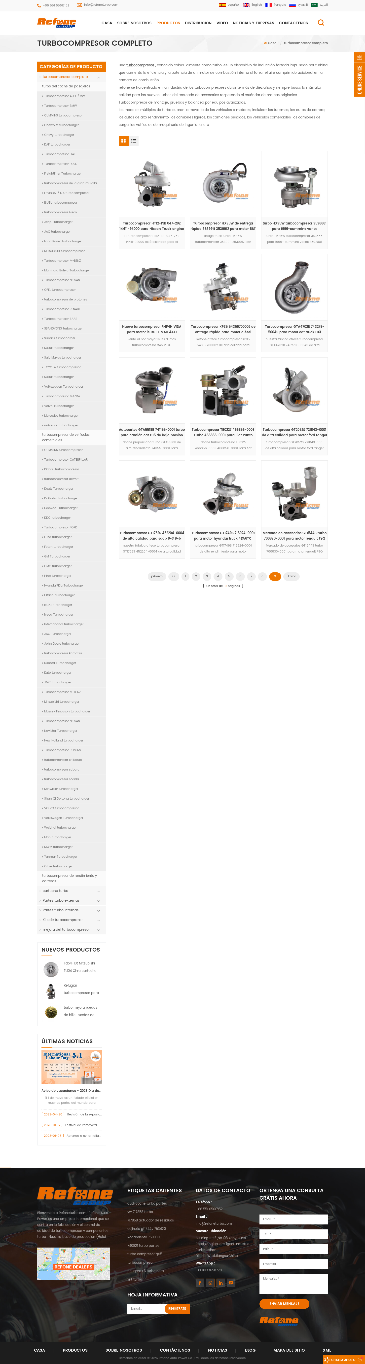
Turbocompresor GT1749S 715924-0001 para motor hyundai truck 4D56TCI (223, 536)
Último (291, 576)
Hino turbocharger (57, 576)
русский (303, 4)
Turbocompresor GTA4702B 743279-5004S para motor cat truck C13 (294, 329)
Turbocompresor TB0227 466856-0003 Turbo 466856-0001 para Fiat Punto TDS (223, 432)
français (280, 4)
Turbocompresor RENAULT (63, 309)
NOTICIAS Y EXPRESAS (253, 23)
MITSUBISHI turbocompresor (64, 251)
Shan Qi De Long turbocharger (66, 798)
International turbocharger (63, 624)
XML (327, 1350)
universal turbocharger (61, 425)
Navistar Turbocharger (60, 731)
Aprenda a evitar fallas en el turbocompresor (100, 1136)
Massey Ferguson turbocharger (67, 711)
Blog (250, 1350)
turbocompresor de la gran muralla (70, 183)
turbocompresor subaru (61, 769)
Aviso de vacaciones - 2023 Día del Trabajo (71, 1091)
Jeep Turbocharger (58, 222)
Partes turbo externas (61, 900)
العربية (324, 4)
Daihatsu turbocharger (61, 498)
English (257, 4)
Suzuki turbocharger (59, 348)
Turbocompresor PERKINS (62, 750)
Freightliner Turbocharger (62, 173)
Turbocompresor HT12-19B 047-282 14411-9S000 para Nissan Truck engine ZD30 (151, 226)
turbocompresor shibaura (63, 760)
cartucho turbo (55, 891)
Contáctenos (175, 1350)
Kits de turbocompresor (63, 920)
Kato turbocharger (57, 672)
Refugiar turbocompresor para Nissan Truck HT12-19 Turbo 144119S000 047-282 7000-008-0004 (82, 990)
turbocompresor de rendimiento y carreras (69, 878)
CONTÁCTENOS (293, 23)
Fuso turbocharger (58, 537)
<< (174, 576)
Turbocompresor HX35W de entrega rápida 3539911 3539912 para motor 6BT (223, 226)
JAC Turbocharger (57, 634)
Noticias (217, 1350)
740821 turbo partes (143, 1246)
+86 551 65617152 (56, 5)
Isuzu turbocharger (58, 605)
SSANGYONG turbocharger (63, 328)
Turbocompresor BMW (60, 106)
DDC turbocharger (57, 518)
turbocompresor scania (61, 779)
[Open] (359, 74)
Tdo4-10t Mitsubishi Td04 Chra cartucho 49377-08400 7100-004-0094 (80, 968)
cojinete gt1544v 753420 (146, 1229)
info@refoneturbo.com (101, 4)
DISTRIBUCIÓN (198, 23)
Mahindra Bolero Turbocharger (67, 270)
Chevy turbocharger (59, 135)
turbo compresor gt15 (144, 1254)
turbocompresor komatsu (63, 653)
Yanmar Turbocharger (60, 856)
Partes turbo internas (60, 910)
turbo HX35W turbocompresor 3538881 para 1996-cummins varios (295, 226)
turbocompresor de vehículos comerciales (66, 437)
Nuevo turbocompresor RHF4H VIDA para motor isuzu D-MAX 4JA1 (151, 329)
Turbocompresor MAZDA (62, 396)
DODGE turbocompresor (61, 469)
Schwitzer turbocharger (61, 789)
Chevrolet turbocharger (61, 125)
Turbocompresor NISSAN (62, 280)
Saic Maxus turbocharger (62, 357)
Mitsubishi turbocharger (61, 702)
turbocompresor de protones (65, 299)
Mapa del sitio (289, 1350)
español (234, 4)
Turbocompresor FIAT (60, 154)
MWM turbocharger (58, 847)
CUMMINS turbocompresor (63, 115)
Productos (168, 23)
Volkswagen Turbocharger (63, 386)
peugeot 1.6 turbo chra (145, 1271)
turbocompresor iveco (60, 212)
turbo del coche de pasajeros (66, 86)
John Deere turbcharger (61, 643)
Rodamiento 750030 (143, 1237)
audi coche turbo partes (147, 1203)
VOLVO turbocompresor (61, 808)
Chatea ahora (343, 1360)
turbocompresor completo (306, 43)
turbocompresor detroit (61, 479)
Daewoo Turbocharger (60, 508)
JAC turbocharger (57, 231)
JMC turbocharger (57, 682)
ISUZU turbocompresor (60, 202)
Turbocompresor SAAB (60, 319)
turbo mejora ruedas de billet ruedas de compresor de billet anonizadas (80, 1012)
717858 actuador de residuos (150, 1220)
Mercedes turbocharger (61, 415)
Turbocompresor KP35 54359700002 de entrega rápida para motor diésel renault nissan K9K (223, 329)
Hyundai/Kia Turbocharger (64, 585)
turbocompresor (140, 1262)
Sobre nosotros (134, 23)
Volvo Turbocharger (59, 406)
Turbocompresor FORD (60, 164)
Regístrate (177, 1308)
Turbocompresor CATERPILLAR (66, 459)
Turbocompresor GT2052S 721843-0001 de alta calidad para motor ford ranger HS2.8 (294, 432)
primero (157, 576)
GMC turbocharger (58, 566)
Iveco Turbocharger (58, 614)
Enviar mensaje (284, 1304)
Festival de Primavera (81, 1125)
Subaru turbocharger (59, 338)
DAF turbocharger (57, 144)
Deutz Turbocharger (58, 488)
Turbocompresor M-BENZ (62, 260)
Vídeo (222, 23)
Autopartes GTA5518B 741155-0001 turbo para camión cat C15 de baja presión (152, 432)
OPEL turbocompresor (60, 290)
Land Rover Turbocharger (63, 241)
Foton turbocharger (58, 547)
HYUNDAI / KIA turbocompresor (66, 193)
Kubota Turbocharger (60, 663)
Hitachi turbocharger (59, 595)
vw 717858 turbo (140, 1212)
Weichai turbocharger (60, 827)
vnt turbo (134, 1279)
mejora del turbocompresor (66, 929)
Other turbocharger (58, 866)
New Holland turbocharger (63, 740)
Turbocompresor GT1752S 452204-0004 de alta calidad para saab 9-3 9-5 (151, 536)
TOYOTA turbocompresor (62, 367)
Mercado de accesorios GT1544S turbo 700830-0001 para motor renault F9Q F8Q (295, 536)
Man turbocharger (57, 837)
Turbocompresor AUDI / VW (64, 96)
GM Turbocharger (57, 556)
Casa (107, 23)
